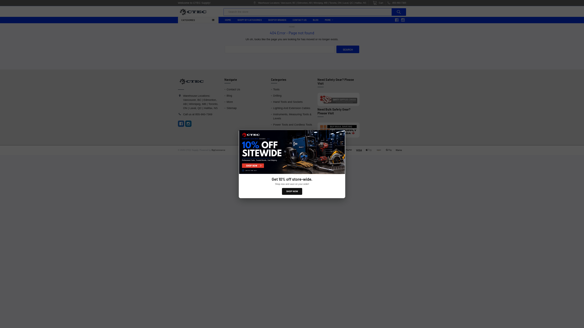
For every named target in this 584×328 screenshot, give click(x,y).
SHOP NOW (292, 191)
